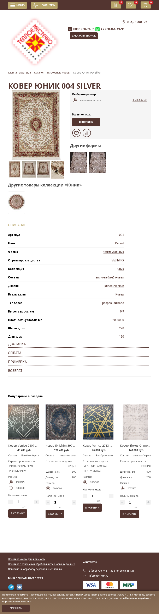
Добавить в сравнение (87, 133)
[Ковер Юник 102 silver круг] (16, 211)
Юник (120, 269)
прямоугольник (113, 252)
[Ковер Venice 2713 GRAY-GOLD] (98, 422)
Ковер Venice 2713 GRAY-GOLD (104, 445)
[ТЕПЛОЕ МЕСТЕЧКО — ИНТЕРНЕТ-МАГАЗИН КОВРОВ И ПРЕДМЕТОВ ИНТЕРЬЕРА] (34, 39)
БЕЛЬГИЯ (118, 260)
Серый (119, 243)
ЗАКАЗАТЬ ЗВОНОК (84, 35)
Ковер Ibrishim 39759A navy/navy (69, 445)
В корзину (86, 122)
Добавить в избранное (76, 133)
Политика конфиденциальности (26, 559)
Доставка (17, 344)
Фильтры (48, 5)
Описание (17, 225)
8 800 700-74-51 (84, 29)
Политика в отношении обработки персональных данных (41, 564)
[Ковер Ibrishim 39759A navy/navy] (61, 422)
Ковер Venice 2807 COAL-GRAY (29, 445)
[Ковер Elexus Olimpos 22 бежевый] (135, 422)
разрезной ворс (113, 303)
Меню (20, 5)
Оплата (14, 353)
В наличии (139, 100)
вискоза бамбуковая (110, 277)
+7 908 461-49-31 (112, 29)
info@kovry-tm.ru (98, 575)
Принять (16, 608)
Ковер (120, 294)
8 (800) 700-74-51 (99, 570)
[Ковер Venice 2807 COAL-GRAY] (23, 422)
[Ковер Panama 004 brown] (78, 171)
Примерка (17, 362)
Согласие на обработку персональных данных (35, 569)
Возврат (15, 371)
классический (114, 286)
